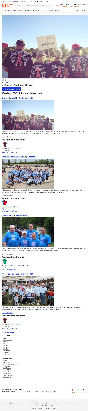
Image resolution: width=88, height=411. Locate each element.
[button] (79, 6)
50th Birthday (7, 369)
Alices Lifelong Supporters (14, 274)
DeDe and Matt (26, 98)
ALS (31, 274)
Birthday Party (7, 373)
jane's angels (22, 215)
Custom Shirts (7, 340)
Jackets (5, 347)
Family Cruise (7, 368)
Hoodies (5, 345)
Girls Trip (6, 371)
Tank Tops (6, 354)
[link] (7, 6)
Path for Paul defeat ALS (13, 156)
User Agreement (72, 403)
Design (11, 89)
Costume (6, 362)
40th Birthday (7, 375)
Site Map (55, 401)
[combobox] (34, 5)
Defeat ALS (7, 215)
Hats (4, 343)
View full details (7, 137)
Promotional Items (46, 401)
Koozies (5, 349)
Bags (5, 338)
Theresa (31, 156)
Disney (5, 360)
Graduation (6, 366)
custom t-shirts (23, 403)
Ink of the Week (8, 332)
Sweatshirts (7, 352)
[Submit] (16, 5)
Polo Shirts (6, 350)
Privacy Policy (32, 403)
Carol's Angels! (9, 98)
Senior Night (7, 377)
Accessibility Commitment (59, 403)
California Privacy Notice (44, 403)
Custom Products (36, 401)
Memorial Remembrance (11, 364)
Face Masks (6, 341)
